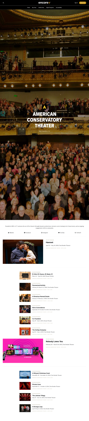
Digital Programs (50, 7)
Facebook (28, 232)
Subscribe (82, 2)
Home (28, 7)
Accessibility (59, 7)
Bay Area (34, 7)
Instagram (45, 232)
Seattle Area (41, 7)
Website (11, 232)
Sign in (76, 2)
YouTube (62, 232)
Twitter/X (78, 232)
